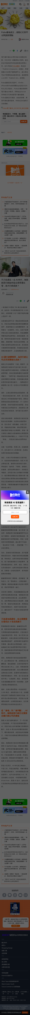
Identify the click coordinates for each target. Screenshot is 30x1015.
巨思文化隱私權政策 (18, 521)
